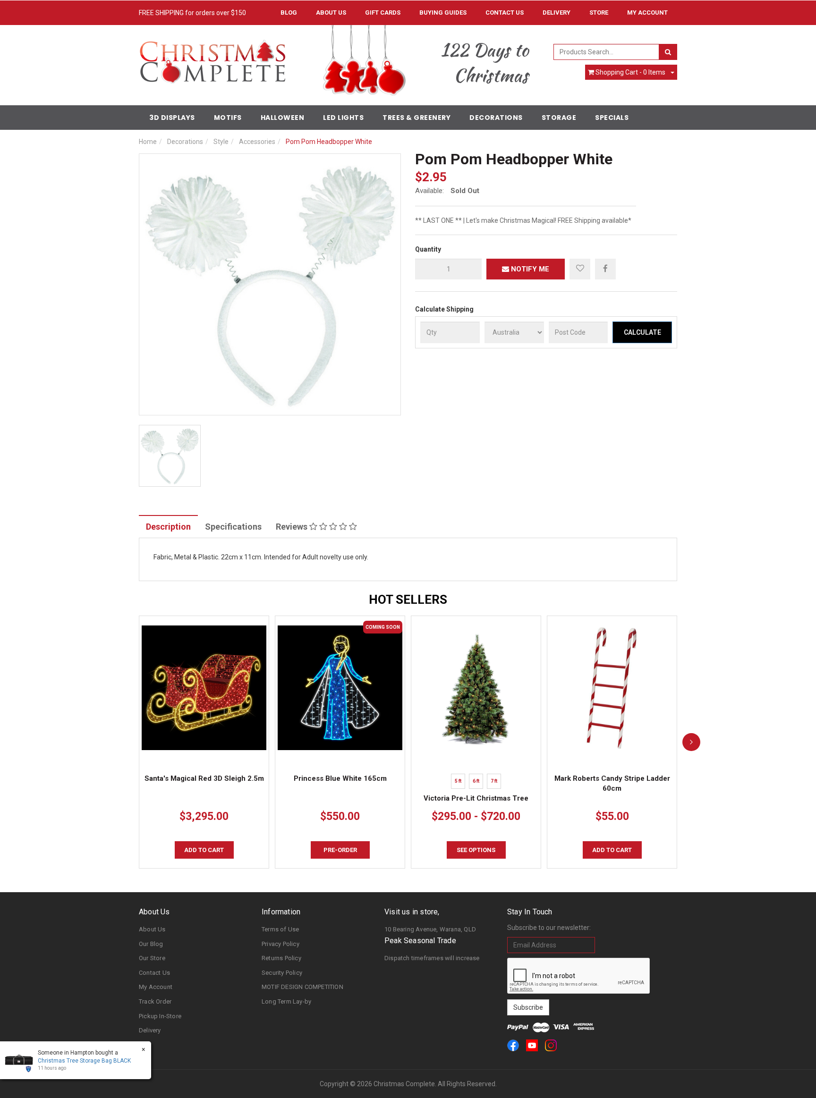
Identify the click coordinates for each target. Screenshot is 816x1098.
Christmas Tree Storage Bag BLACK (84, 1060)
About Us (331, 12)
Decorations (496, 117)
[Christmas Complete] (212, 58)
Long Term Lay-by (286, 1001)
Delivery (556, 12)
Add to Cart (204, 849)
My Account (155, 986)
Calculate (642, 332)
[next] (691, 742)
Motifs (228, 117)
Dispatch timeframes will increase (432, 958)
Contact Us (504, 12)
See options (476, 849)
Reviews (292, 527)
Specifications (233, 527)
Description (168, 527)
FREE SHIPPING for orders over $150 (192, 13)
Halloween (283, 117)
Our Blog (151, 943)
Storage (559, 117)
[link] (513, 1045)
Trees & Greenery (416, 117)
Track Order (155, 1001)
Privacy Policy (280, 943)
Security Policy (282, 972)
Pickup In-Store (160, 1016)
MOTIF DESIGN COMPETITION (302, 986)
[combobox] (606, 52)
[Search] (668, 52)
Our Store (152, 958)
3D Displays (172, 117)
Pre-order (340, 849)
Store (598, 12)
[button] (580, 269)
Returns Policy (281, 958)
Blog (288, 12)
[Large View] (170, 456)
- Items (630, 72)
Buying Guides (443, 12)
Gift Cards (382, 12)
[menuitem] (605, 269)
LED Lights (343, 117)
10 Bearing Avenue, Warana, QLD (430, 929)
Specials (612, 117)
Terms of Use (280, 929)
